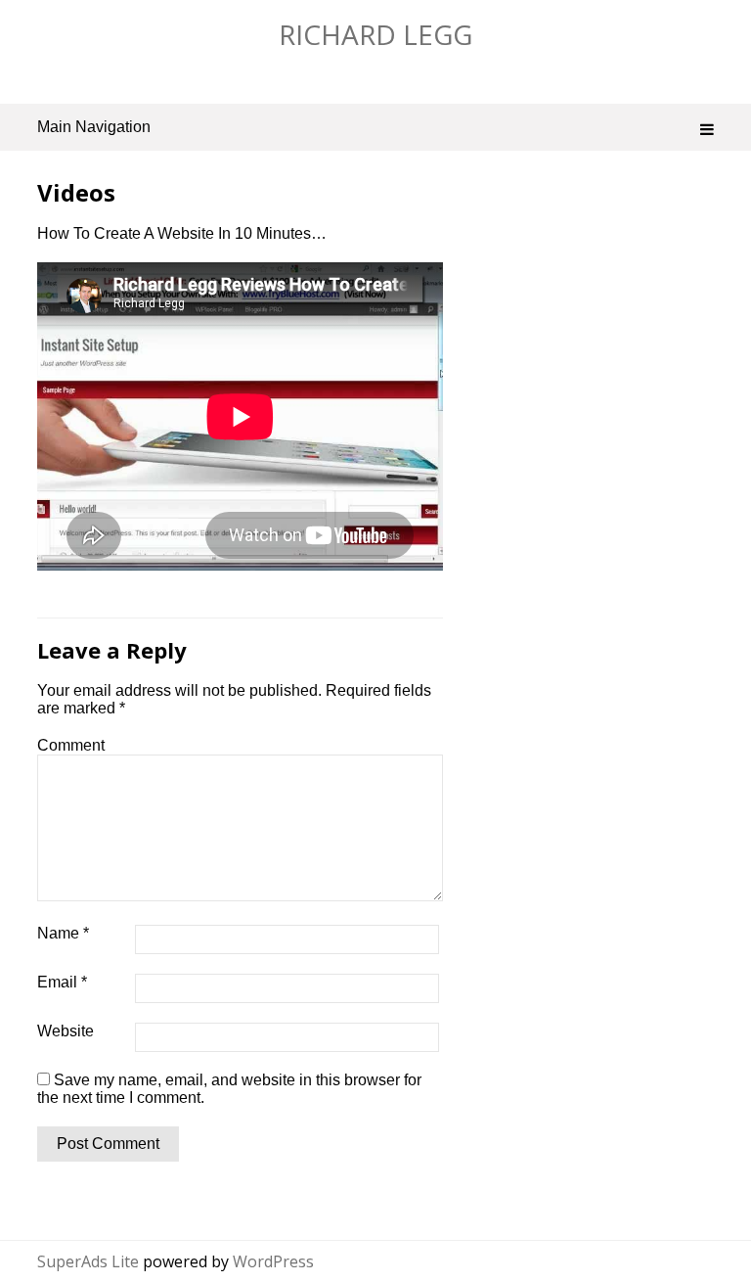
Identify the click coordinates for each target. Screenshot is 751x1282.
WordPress (273, 1261)
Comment (71, 745)
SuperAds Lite (88, 1261)
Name (63, 933)
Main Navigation (94, 126)
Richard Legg (375, 34)
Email (62, 982)
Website (65, 1031)
